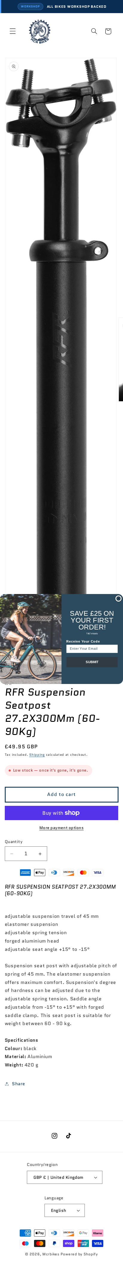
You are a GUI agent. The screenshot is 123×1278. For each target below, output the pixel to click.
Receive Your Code (83, 641)
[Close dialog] (118, 598)
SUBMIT (92, 662)
